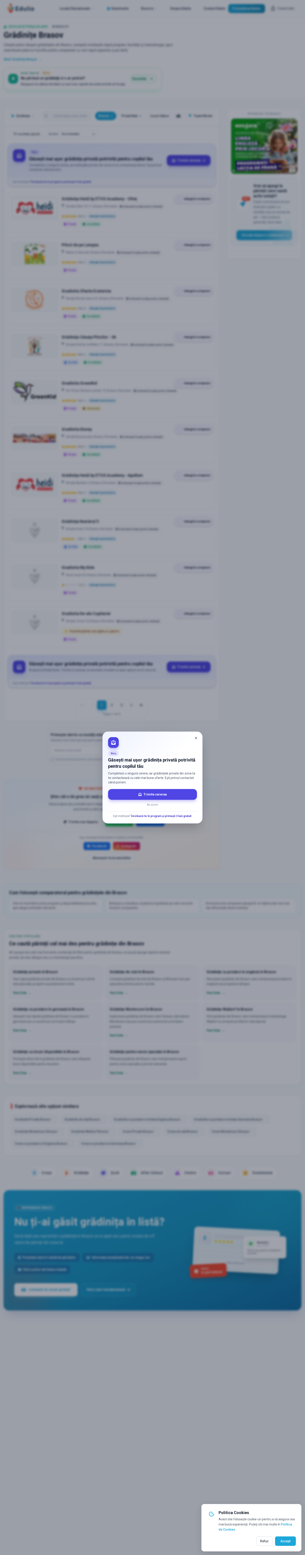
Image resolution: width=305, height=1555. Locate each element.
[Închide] (196, 738)
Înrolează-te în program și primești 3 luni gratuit (161, 816)
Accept (285, 1541)
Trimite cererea (155, 794)
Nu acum (152, 804)
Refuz (264, 1541)
